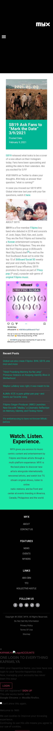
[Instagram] (21, 605)
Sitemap (26, 634)
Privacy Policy (26, 625)
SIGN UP (27, 690)
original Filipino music (17, 277)
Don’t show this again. (14, 703)
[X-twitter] (38, 605)
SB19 (8, 155)
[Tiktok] (32, 605)
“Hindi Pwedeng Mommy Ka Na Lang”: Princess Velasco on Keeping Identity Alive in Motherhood (26, 375)
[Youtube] (26, 605)
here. (28, 195)
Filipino (34, 227)
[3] (28, 252)
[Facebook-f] (15, 605)
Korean (11, 241)
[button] (5, 36)
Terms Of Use (26, 629)
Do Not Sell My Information (26, 621)
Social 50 (25, 259)
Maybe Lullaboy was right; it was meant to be (26, 386)
